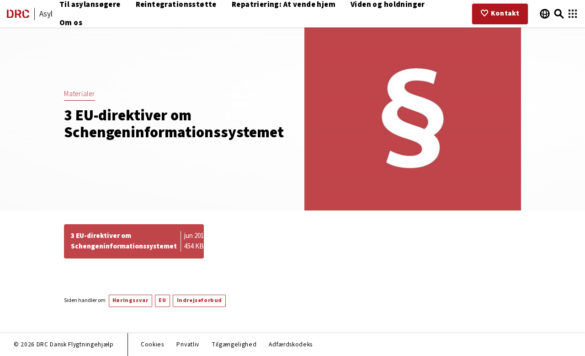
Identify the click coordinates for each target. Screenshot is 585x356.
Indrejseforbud (199, 300)
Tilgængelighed (234, 344)
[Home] (18, 16)
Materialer (79, 94)
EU (162, 300)
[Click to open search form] (559, 14)
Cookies (152, 344)
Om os (70, 22)
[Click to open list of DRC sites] (572, 14)
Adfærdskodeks (291, 344)
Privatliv (187, 344)
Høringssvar (130, 300)
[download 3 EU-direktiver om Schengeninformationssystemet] (134, 241)
